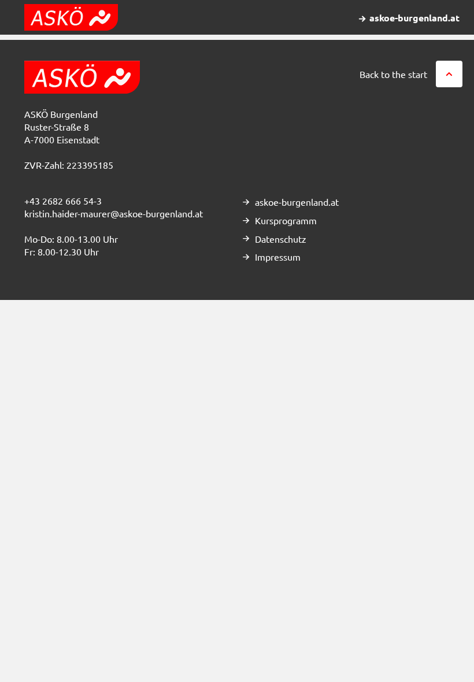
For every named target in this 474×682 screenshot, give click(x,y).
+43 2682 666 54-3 (63, 200)
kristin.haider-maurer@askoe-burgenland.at (113, 213)
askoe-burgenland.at (297, 201)
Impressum (278, 256)
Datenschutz (280, 238)
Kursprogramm (286, 220)
